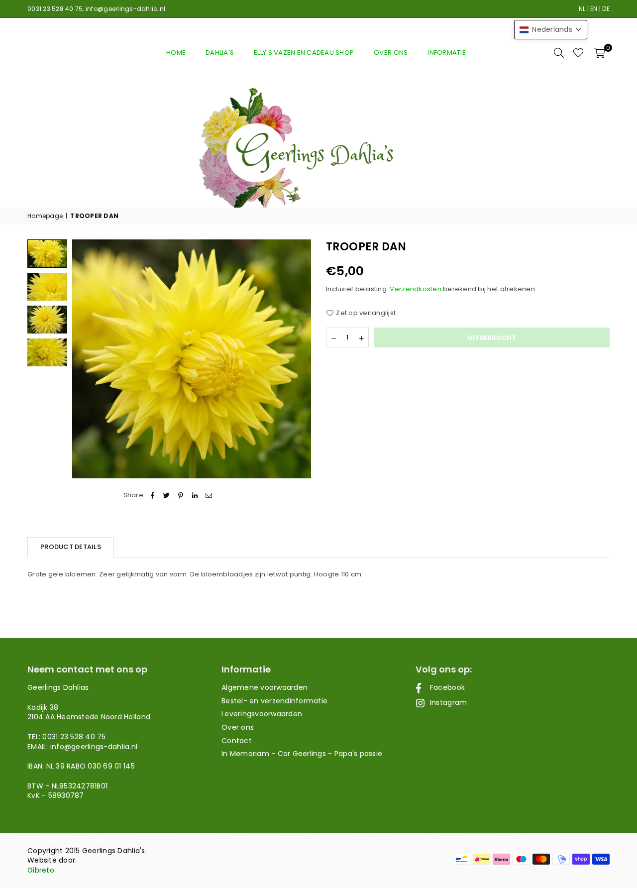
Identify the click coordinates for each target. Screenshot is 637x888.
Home (176, 52)
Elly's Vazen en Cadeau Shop (304, 52)
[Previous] (86, 359)
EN (594, 8)
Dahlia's (220, 52)
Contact (236, 741)
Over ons (391, 52)
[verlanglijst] (578, 53)
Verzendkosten (415, 289)
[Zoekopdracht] (558, 53)
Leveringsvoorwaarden (261, 714)
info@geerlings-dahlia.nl (125, 8)
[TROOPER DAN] (47, 287)
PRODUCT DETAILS (70, 547)
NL (582, 8)
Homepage (45, 216)
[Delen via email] (208, 495)
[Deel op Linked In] (195, 495)
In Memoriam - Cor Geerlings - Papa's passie (301, 754)
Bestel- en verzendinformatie (274, 701)
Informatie (446, 52)
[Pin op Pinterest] (181, 495)
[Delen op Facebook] (152, 495)
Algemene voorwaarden (264, 687)
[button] (599, 53)
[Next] (297, 359)
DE (606, 8)
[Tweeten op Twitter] (167, 495)
